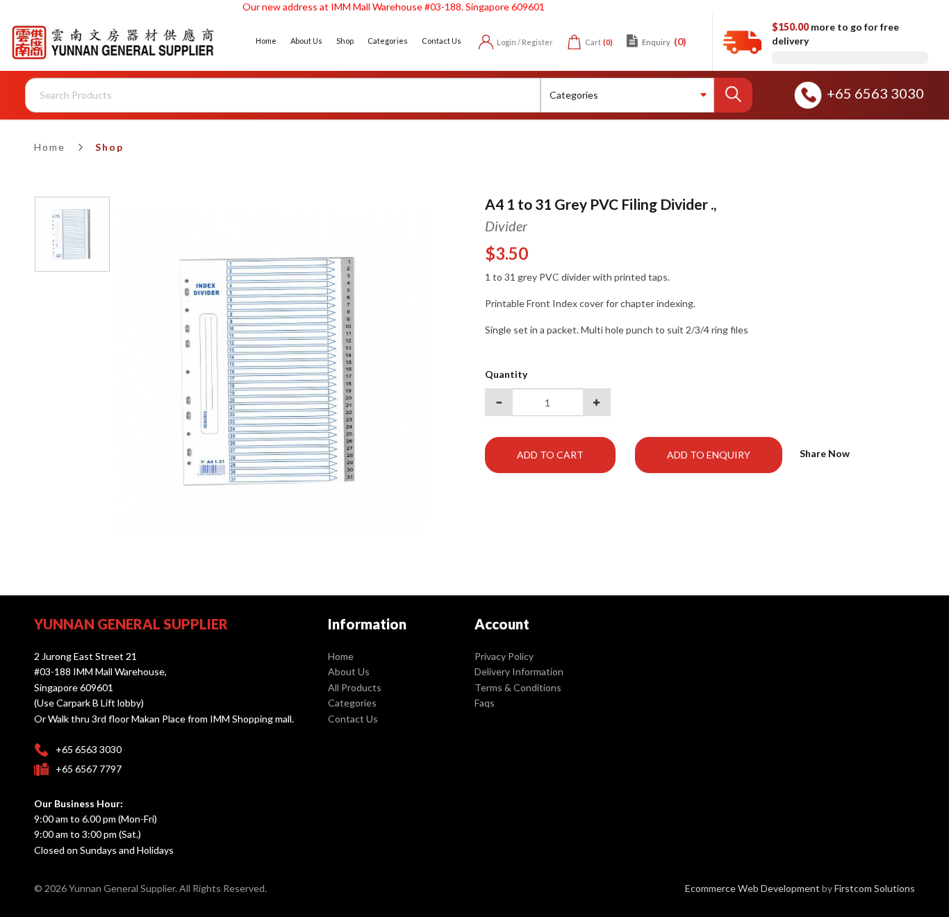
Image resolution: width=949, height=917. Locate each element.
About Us (349, 671)
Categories (352, 703)
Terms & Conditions (517, 687)
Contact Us (353, 719)
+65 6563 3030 (875, 93)
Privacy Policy (504, 656)
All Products (354, 687)
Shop (109, 147)
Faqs (484, 703)
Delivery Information (518, 671)
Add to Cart (550, 455)
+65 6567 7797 (89, 769)
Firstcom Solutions (874, 888)
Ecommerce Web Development (752, 888)
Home (49, 147)
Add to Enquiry (708, 455)
